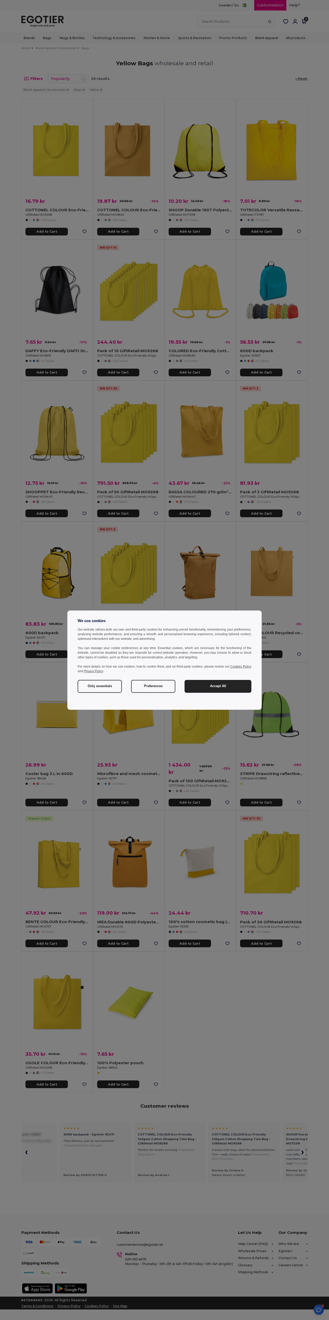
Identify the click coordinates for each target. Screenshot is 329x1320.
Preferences (153, 686)
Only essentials (100, 686)
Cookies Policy (240, 666)
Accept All (218, 686)
